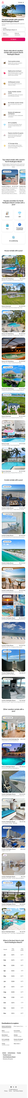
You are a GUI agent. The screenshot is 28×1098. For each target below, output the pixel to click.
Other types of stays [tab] (18, 1026)
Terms (10, 1091)
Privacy (6, 1091)
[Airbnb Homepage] (3, 2)
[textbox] (7, 35)
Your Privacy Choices (18, 1091)
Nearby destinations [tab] (6, 1026)
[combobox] (13, 30)
